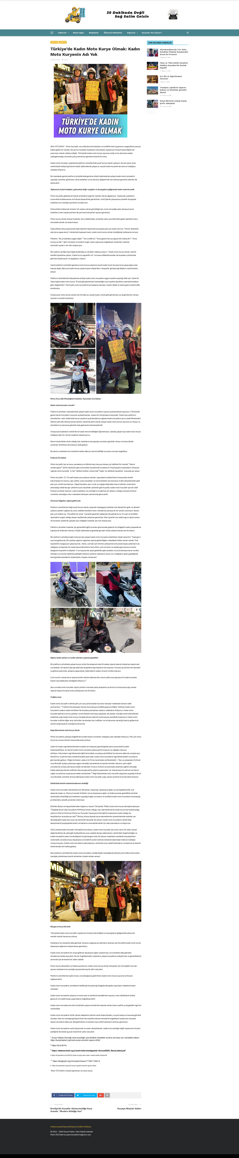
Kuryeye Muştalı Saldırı (129, 1108)
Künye (65, 1126)
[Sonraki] (153, 112)
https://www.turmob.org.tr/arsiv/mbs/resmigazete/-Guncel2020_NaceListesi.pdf (88, 1050)
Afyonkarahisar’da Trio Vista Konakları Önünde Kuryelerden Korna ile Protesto (174, 52)
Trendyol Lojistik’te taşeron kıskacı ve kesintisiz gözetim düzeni (173, 90)
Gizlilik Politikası (84, 1126)
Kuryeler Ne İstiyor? (152, 33)
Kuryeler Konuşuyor (62, 39)
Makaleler (94, 33)
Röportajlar (78, 33)
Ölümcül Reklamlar (113, 33)
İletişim (72, 1126)
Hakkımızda (55, 1126)
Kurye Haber (83, 39)
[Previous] (149, 112)
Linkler (98, 39)
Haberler (62, 33)
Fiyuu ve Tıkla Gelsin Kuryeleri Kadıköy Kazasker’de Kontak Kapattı (174, 65)
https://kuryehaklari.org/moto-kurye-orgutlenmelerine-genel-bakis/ (74, 1065)
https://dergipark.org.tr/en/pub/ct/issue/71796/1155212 (76, 1061)
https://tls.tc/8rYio (59, 1045)
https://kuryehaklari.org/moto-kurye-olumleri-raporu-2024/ (75, 1040)
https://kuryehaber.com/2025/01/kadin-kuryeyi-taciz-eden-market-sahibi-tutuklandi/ (79, 1055)
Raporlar (131, 33)
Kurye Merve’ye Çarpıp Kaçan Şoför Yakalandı (173, 102)
